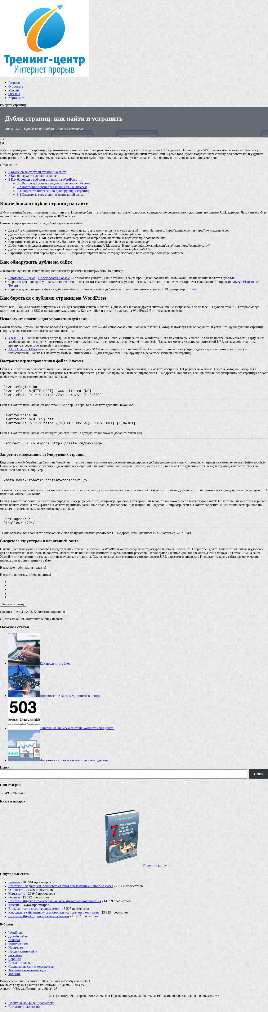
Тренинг (14, 974)
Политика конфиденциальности (31, 1003)
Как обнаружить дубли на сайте (32, 175)
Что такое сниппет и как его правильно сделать (74, 760)
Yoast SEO (16, 338)
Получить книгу (155, 865)
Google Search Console (54, 278)
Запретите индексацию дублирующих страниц (53, 191)
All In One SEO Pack (22, 349)
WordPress (15, 932)
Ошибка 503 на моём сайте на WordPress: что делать (77, 728)
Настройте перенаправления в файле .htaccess (52, 187)
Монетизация (18, 944)
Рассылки (15, 955)
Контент (14, 940)
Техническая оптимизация (27, 970)
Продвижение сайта (39, 129)
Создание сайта (19, 962)
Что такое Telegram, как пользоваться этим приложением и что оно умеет (60, 886)
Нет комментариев (70, 129)
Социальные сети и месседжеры (31, 966)
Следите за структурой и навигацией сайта (50, 194)
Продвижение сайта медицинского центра (70, 696)
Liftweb (192, 289)
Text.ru (13, 285)
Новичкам (15, 947)
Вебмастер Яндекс (21, 278)
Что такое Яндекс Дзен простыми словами (38, 916)
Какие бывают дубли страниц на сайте (37, 172)
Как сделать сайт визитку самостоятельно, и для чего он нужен (53, 912)
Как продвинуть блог (55, 663)
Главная (14, 82)
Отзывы (14, 94)
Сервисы (14, 959)
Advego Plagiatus (243, 281)
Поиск (4, 767)
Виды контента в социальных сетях (33, 908)
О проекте (15, 86)
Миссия (13, 90)
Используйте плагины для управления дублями (53, 183)
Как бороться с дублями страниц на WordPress (42, 179)
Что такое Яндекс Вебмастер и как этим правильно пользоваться (54, 901)
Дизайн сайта (18, 936)
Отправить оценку (13, 604)
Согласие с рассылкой (24, 1006)
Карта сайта (16, 98)
